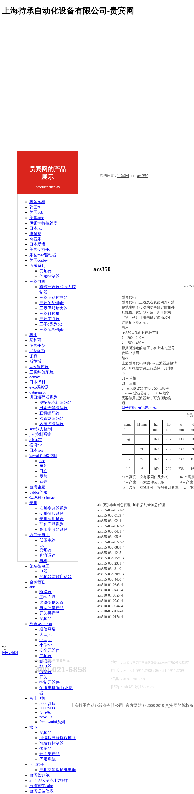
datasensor (37, 392)
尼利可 (35, 340)
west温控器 (39, 367)
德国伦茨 (37, 345)
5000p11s (47, 708)
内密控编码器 (51, 424)
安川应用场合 (51, 519)
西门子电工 (39, 535)
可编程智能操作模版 (57, 738)
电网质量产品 (51, 608)
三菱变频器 (49, 319)
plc (41, 545)
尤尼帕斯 (37, 351)
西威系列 (37, 265)
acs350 (142, 176)
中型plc (45, 640)
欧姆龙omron (40, 624)
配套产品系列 (51, 524)
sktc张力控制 (40, 429)
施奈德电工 (39, 566)
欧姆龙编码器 (51, 418)
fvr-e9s (45, 712)
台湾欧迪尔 (39, 775)
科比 (33, 335)
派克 (33, 356)
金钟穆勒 (37, 582)
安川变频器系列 (53, 508)
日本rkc (35, 228)
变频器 (45, 271)
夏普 (43, 476)
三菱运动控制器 (53, 297)
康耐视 (35, 233)
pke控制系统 (40, 434)
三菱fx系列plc (51, 303)
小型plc (45, 645)
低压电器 (47, 540)
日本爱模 (37, 244)
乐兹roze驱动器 (42, 255)
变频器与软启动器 (55, 576)
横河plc (35, 445)
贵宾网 (123, 176)
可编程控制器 (51, 743)
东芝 (43, 465)
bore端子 (36, 764)
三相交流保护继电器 (57, 770)
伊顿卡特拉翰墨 (43, 223)
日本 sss (36, 450)
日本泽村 (37, 382)
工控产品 (47, 597)
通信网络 (47, 629)
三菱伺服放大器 (53, 308)
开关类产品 (49, 613)
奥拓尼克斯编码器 (55, 402)
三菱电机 (37, 281)
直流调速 (47, 555)
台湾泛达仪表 (41, 791)
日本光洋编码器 (53, 408)
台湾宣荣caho (41, 786)
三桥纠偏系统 (41, 372)
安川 (33, 503)
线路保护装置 (51, 602)
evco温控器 (39, 387)
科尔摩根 (37, 202)
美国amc (36, 217)
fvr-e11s (45, 717)
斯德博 (35, 361)
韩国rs (34, 207)
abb (32, 587)
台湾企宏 (37, 487)
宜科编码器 (49, 413)
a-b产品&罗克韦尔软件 (49, 780)
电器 (43, 571)
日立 (43, 471)
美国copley (38, 260)
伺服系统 (47, 759)
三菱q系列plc (50, 324)
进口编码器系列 (43, 397)
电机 (43, 560)
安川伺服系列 (51, 513)
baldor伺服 (38, 492)
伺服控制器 (49, 276)
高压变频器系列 (53, 529)
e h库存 (35, 440)
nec (42, 461)
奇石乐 (35, 239)
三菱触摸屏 (49, 313)
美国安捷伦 (39, 249)
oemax (34, 377)
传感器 (45, 748)
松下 (33, 727)
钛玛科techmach (43, 497)
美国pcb (36, 212)
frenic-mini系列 (52, 722)
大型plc (45, 634)
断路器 (45, 592)
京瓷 (43, 481)
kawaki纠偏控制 (43, 456)
